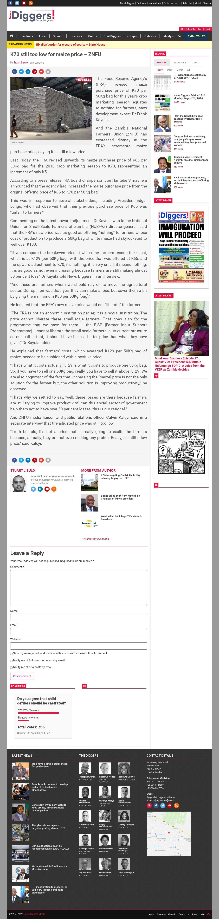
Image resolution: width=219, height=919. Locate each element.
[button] (14, 71)
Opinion (58, 36)
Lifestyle (168, 36)
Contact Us (184, 914)
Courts (92, 36)
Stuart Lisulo (21, 62)
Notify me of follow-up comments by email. (39, 660)
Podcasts (150, 36)
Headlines (26, 36)
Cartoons (141, 3)
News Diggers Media (34, 914)
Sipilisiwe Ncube (107, 776)
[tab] (162, 62)
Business (76, 36)
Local (42, 36)
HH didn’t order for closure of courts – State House (70, 44)
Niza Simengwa (126, 872)
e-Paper (132, 36)
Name (13, 611)
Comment (17, 567)
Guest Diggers (127, 3)
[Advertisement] (146, 17)
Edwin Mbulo (105, 872)
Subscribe (191, 29)
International (155, 3)
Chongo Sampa (86, 848)
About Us (175, 3)
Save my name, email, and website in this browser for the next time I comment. (60, 653)
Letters (151, 914)
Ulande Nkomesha (84, 801)
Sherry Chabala (126, 824)
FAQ (200, 29)
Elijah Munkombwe (124, 801)
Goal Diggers (112, 36)
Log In (208, 29)
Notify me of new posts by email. (33, 667)
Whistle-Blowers (203, 3)
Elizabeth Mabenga (122, 849)
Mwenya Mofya (106, 800)
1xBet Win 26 (196, 36)
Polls (166, 3)
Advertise (187, 3)
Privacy (195, 914)
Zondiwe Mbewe (127, 776)
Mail (203, 914)
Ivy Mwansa (85, 872)
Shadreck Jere (86, 824)
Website (15, 639)
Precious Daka (106, 848)
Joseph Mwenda (87, 776)
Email (13, 625)
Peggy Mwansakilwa (105, 825)
